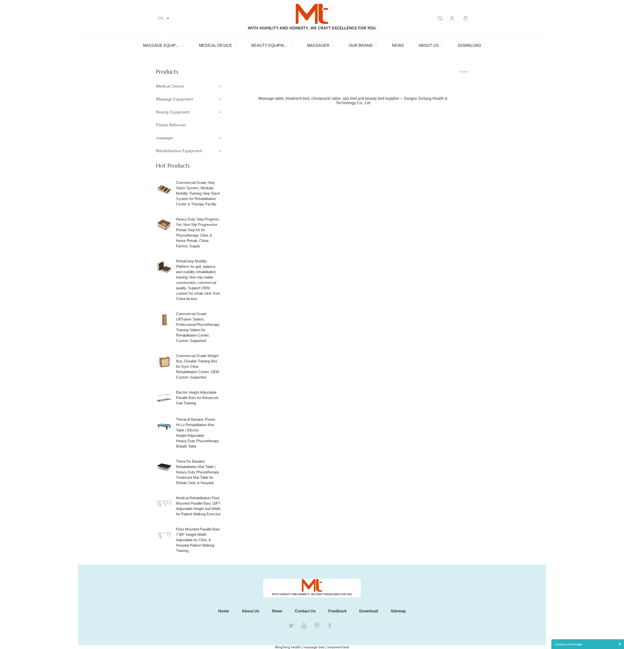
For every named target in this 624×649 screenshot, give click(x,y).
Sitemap (398, 611)
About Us (429, 45)
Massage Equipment (161, 45)
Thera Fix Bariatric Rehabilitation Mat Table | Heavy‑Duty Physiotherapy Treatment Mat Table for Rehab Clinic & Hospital (197, 472)
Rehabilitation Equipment (179, 151)
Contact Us (305, 611)
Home (463, 71)
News (398, 45)
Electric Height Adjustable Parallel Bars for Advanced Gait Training (197, 397)
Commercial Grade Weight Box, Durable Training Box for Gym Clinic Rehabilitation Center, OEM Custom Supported (197, 366)
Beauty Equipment (269, 45)
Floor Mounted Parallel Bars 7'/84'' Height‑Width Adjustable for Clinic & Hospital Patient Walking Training (198, 540)
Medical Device (215, 45)
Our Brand (361, 45)
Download (469, 45)
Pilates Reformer (171, 125)
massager (318, 45)
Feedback (337, 611)
